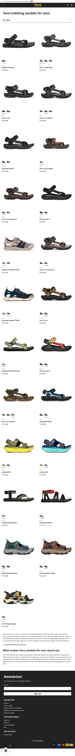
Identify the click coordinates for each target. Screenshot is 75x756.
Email (6, 685)
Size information (9, 725)
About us (7, 720)
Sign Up (37, 694)
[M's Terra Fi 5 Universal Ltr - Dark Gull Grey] (8, 212)
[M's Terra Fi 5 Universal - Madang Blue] (41, 61)
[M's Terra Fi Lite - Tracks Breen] (8, 111)
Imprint (6, 703)
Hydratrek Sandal (8, 169)
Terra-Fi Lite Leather (46, 169)
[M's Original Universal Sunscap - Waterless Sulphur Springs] (4, 364)
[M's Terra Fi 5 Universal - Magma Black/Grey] (46, 61)
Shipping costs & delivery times (14, 710)
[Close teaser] (10, 746)
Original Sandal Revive (9, 523)
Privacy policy (8, 706)
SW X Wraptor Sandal (9, 624)
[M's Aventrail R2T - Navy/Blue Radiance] (8, 465)
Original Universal (8, 67)
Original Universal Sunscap (11, 371)
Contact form (8, 735)
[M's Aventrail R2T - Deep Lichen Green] (4, 465)
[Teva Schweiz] (37, 5)
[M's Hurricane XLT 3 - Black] (41, 212)
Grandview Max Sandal (9, 573)
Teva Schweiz (39, 741)
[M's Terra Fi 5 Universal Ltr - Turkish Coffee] (4, 212)
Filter (8, 20)
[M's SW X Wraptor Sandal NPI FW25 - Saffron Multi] (4, 617)
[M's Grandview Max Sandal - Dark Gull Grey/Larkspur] (4, 566)
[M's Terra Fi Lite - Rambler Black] (4, 111)
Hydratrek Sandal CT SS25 (10, 270)
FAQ (5, 727)
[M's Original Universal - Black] (4, 61)
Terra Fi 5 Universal (45, 67)
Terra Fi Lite (6, 118)
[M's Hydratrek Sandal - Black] (4, 162)
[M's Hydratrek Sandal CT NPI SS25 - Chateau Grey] (4, 263)
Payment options (9, 713)
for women (58, 661)
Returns (6, 722)
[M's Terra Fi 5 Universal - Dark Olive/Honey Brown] (51, 61)
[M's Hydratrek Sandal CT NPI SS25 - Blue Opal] (8, 263)
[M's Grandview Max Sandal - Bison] (8, 566)
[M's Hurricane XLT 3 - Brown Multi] (46, 212)
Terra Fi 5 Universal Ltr (9, 219)
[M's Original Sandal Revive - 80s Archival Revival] (4, 516)
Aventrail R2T (6, 472)
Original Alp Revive (45, 523)
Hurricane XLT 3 (44, 219)
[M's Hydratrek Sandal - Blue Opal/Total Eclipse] (8, 162)
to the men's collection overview (15, 644)
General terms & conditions (13, 708)
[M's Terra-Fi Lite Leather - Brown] (41, 162)
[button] (6, 750)
